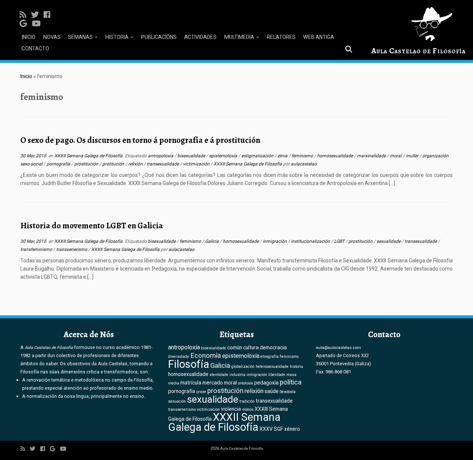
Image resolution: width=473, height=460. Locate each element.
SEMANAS (81, 37)
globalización (243, 366)
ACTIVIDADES (200, 37)
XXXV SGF (271, 429)
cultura (251, 347)
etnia (283, 155)
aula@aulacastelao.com (338, 347)
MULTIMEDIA (239, 37)
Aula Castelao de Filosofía (418, 51)
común (234, 347)
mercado (213, 383)
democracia (273, 347)
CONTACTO (35, 48)
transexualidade (163, 164)
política (291, 382)
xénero (292, 429)
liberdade (276, 374)
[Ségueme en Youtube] (38, 23)
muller (412, 155)
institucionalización (311, 241)
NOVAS (52, 37)
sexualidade (389, 241)
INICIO (28, 37)
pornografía (59, 164)
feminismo (303, 155)
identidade (219, 374)
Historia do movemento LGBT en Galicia (91, 225)
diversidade (178, 356)
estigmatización (258, 155)
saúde (272, 391)
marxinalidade (372, 155)
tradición (247, 401)
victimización (197, 164)
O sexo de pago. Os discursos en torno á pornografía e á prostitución (140, 140)
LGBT (340, 241)
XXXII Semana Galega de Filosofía (89, 155)
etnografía (270, 356)
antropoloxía (161, 155)
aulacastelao (304, 164)
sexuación (177, 401)
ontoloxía (245, 383)
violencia (231, 409)
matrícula (190, 383)
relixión (136, 164)
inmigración (275, 241)
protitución (113, 164)
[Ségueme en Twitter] (37, 14)
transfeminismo (36, 249)
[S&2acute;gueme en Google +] (26, 23)
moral (396, 155)
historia (296, 366)
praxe (201, 391)
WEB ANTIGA (318, 37)
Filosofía (188, 364)
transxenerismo (72, 249)
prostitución (86, 164)
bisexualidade (191, 155)
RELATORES (281, 37)
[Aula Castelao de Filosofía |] (418, 24)
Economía (205, 356)
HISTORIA (117, 37)
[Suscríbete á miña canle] (25, 14)
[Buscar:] (350, 48)
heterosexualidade (272, 366)
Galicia (212, 241)
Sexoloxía (288, 391)
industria (237, 374)
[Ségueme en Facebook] (49, 14)
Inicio (26, 76)
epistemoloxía (223, 155)
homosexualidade (335, 155)
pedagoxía (266, 383)
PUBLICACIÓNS (159, 37)
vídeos (247, 409)
